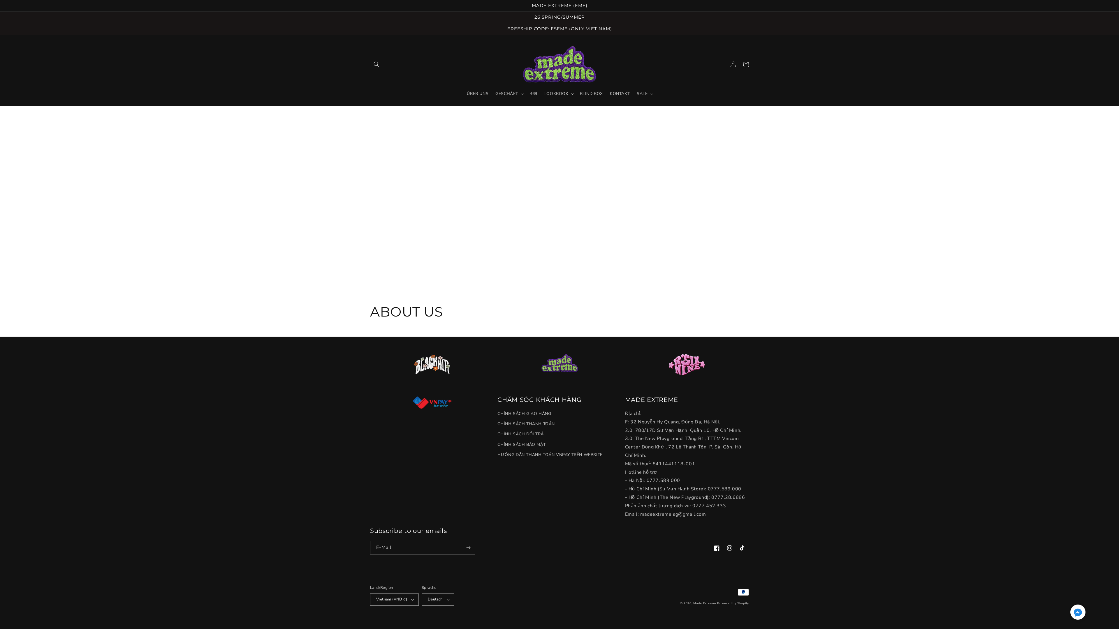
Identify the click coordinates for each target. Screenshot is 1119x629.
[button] (376, 64)
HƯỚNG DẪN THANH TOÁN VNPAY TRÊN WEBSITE (549, 454)
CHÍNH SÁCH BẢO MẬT (521, 444)
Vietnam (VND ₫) (391, 599)
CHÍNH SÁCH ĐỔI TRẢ (520, 434)
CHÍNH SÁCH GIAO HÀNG (524, 413)
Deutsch (435, 599)
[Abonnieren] (468, 547)
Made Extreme (704, 603)
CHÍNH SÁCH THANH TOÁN (526, 424)
